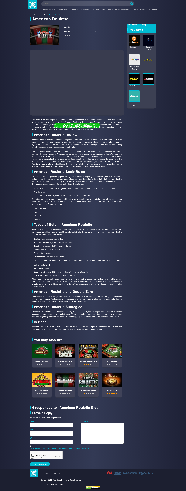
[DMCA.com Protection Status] (93, 487)
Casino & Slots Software (80, 9)
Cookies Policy (56, 473)
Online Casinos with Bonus (118, 9)
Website (33, 438)
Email (33, 429)
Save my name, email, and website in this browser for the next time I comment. (59, 449)
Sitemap (45, 473)
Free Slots (63, 9)
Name (33, 421)
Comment (84, 421)
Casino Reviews (139, 9)
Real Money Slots (49, 9)
